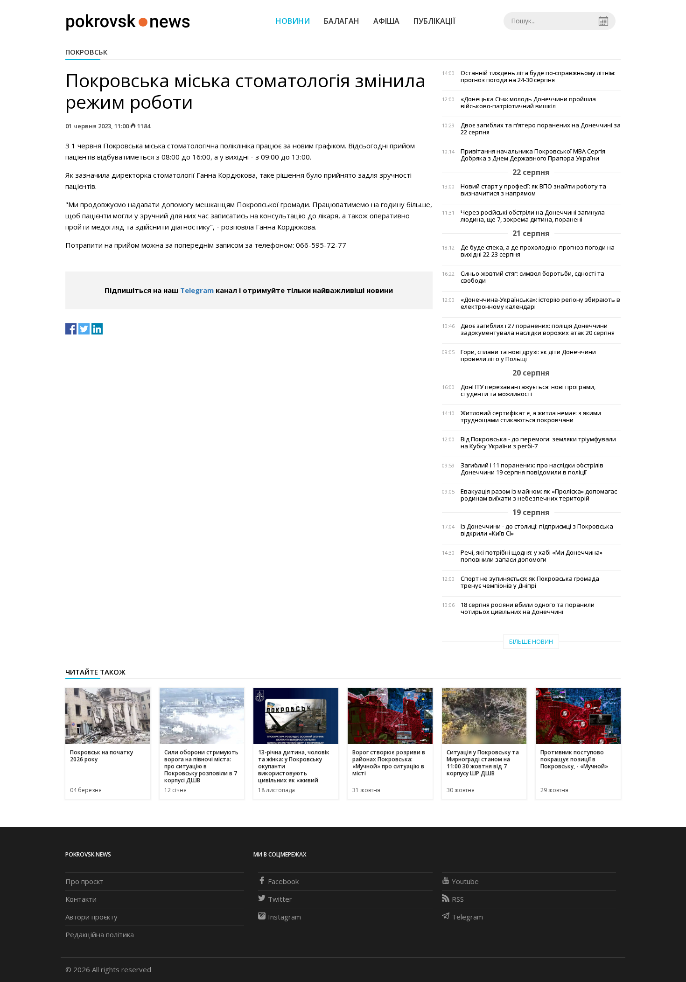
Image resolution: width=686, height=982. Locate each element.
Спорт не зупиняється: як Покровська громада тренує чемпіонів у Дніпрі (530, 582)
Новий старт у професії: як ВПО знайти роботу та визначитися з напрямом (533, 190)
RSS (458, 899)
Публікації (434, 21)
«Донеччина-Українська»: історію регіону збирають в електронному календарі (540, 303)
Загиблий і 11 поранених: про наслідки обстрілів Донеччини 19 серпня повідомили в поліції (532, 469)
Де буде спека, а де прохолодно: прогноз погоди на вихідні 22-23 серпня (538, 251)
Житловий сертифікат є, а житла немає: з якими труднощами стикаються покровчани (531, 417)
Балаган (341, 21)
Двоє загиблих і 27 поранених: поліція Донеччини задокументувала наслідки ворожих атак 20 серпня (538, 329)
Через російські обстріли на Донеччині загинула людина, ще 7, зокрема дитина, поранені (533, 216)
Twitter (280, 899)
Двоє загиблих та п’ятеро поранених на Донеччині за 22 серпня (541, 129)
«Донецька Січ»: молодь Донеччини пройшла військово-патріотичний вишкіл (528, 103)
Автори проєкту (91, 916)
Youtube (465, 881)
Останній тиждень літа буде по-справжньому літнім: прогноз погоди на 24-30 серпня (538, 77)
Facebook (283, 881)
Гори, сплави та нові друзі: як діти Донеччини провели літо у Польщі (528, 355)
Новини (293, 21)
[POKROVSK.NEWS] (128, 20)
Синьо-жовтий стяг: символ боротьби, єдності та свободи (532, 277)
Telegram (197, 290)
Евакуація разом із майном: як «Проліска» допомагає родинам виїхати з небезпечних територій (539, 495)
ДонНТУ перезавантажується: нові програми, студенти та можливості (528, 390)
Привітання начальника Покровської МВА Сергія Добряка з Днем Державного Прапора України (533, 155)
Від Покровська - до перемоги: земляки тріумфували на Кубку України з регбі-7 (538, 443)
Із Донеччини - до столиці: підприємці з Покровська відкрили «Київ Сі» (537, 530)
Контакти (81, 899)
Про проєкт (84, 881)
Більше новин (531, 642)
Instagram (284, 916)
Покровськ (86, 51)
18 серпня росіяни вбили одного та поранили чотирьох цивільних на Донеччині (528, 608)
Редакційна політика (99, 934)
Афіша (386, 21)
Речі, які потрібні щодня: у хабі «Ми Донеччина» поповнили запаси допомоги (531, 556)
